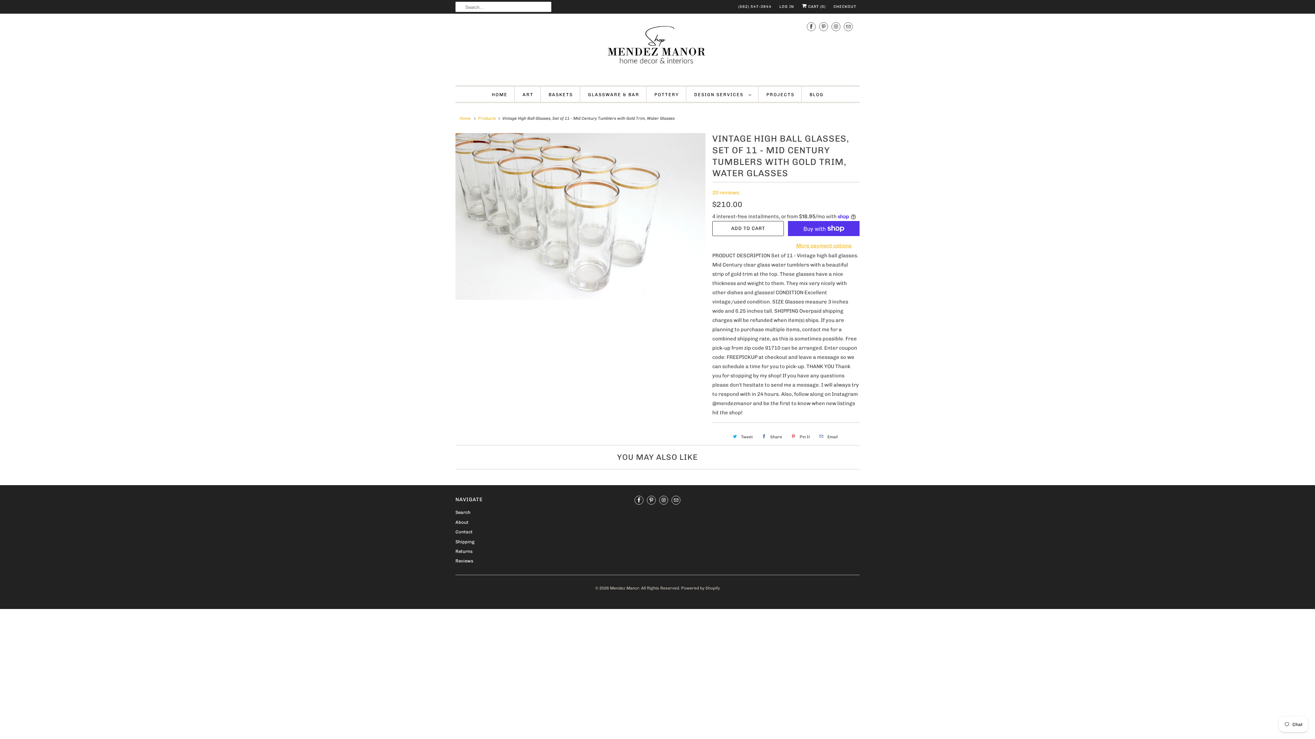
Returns (464, 551)
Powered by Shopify (700, 588)
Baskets (561, 94)
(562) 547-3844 (755, 6)
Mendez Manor (624, 588)
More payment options (824, 246)
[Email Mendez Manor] (848, 26)
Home (500, 94)
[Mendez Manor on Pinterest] (823, 26)
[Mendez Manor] (657, 49)
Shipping (464, 541)
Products (487, 118)
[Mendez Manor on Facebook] (811, 26)
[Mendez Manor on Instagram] (835, 26)
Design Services (719, 94)
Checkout (845, 6)
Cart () (816, 6)
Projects (780, 94)
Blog (817, 94)
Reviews (464, 560)
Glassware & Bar (613, 94)
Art (528, 94)
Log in (786, 6)
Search (463, 512)
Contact (464, 531)
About (461, 522)
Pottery (666, 94)
